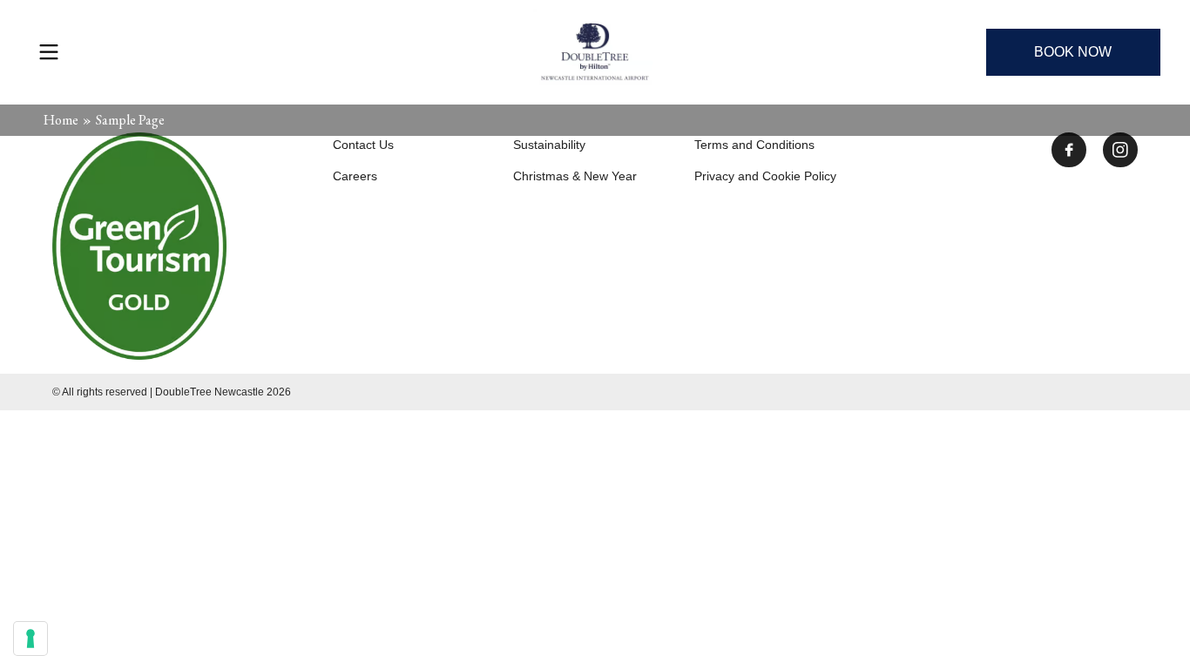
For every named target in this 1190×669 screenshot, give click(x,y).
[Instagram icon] (1120, 149)
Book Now (1073, 51)
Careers (355, 176)
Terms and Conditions (754, 145)
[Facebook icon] (1068, 149)
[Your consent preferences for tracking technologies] (30, 638)
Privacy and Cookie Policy (765, 176)
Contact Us (363, 145)
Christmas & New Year (575, 176)
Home (61, 120)
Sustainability (549, 145)
